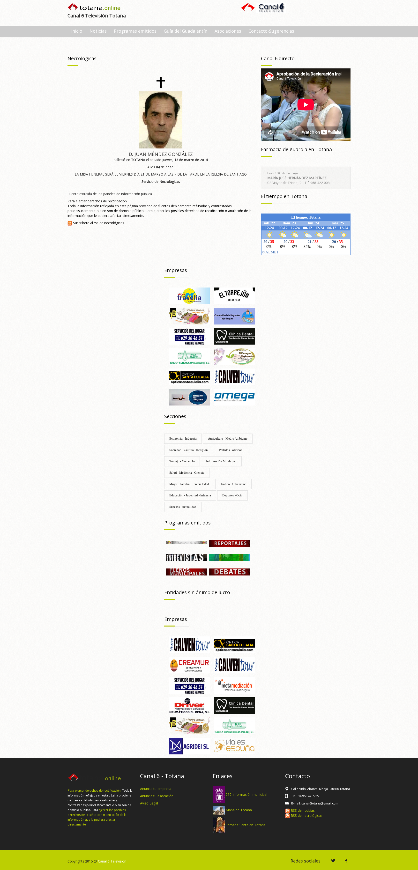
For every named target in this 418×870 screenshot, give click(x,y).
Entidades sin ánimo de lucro (197, 592)
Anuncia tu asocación (156, 796)
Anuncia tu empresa (155, 788)
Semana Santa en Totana (246, 824)
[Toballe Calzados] (189, 315)
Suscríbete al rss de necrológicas (98, 223)
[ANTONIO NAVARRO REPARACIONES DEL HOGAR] (189, 336)
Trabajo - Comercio (182, 461)
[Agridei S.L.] (189, 745)
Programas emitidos (135, 31)
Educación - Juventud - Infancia (190, 495)
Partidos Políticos (230, 450)
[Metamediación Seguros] (234, 685)
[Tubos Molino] (189, 356)
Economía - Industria (183, 438)
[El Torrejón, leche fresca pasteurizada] (234, 295)
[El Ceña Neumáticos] (189, 705)
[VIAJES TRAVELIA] (189, 295)
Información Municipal (221, 461)
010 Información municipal (246, 794)
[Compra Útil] (186, 542)
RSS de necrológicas (306, 815)
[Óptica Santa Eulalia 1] (189, 376)
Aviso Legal (149, 803)
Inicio (76, 31)
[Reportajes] (229, 543)
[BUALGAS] (189, 396)
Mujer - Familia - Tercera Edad (189, 484)
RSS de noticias (302, 810)
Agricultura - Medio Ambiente (227, 438)
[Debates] (229, 571)
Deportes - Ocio (232, 495)
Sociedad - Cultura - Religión (188, 450)
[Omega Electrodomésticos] (234, 396)
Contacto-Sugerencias (271, 31)
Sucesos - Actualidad (182, 507)
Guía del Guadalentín (185, 31)
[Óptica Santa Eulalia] (234, 644)
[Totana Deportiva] (229, 557)
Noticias (98, 31)
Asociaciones (228, 31)
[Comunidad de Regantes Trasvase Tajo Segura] (234, 315)
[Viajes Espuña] (234, 745)
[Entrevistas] (186, 557)
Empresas (175, 270)
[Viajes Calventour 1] (234, 664)
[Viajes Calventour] (234, 376)
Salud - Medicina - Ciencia (186, 472)
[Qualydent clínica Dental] (234, 336)
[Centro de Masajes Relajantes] (234, 356)
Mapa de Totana (239, 810)
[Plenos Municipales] (186, 571)
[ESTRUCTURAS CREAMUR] (189, 664)
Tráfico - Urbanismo (233, 484)
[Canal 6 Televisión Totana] (94, 7)
